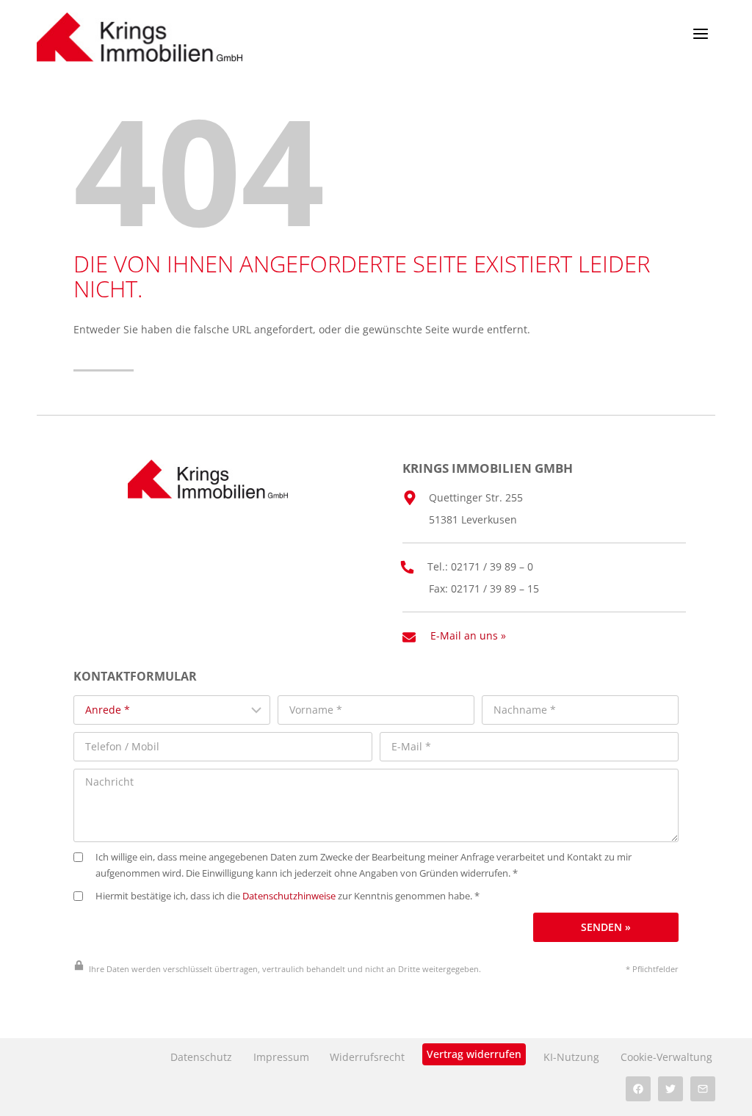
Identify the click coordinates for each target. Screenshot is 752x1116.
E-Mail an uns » (468, 635)
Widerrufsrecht (367, 1057)
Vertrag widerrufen (474, 1054)
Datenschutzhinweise (289, 896)
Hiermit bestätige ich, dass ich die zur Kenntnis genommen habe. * (287, 896)
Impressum (281, 1057)
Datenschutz (201, 1057)
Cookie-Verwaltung (666, 1057)
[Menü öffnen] (700, 33)
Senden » (606, 927)
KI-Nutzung (571, 1057)
